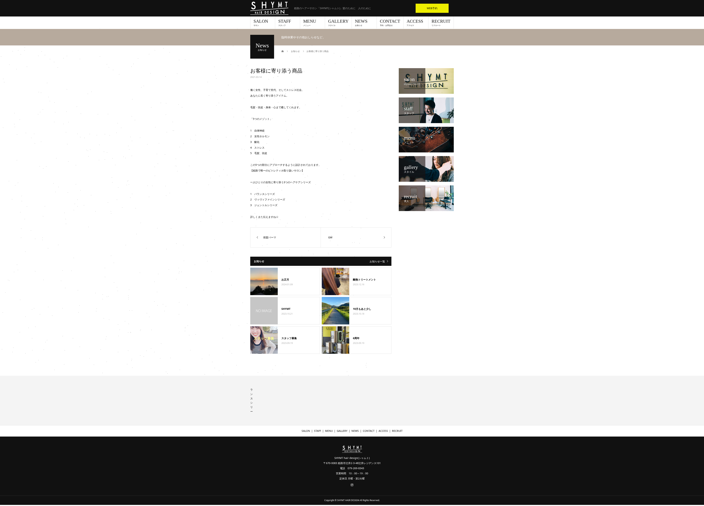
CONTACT (390, 23)
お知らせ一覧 (377, 261)
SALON (261, 23)
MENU (309, 23)
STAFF (284, 23)
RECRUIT (441, 23)
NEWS (361, 23)
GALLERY (338, 23)
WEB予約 (432, 8)
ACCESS (415, 23)
